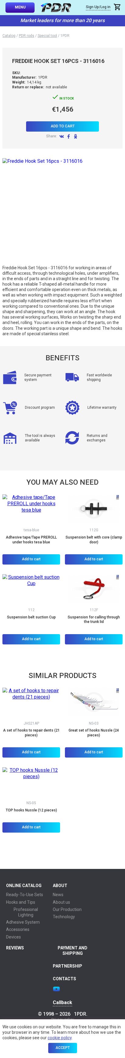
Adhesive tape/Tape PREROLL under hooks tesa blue (31, 539)
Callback (62, 1002)
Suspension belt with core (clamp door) (94, 539)
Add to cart (63, 126)
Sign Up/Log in (98, 7)
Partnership (67, 966)
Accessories (17, 929)
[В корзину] (118, 8)
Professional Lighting (26, 912)
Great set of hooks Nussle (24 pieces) (94, 732)
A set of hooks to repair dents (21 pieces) (31, 732)
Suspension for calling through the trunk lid (94, 619)
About (60, 885)
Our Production (67, 909)
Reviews (15, 947)
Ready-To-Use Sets (24, 894)
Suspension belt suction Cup (31, 617)
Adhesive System (23, 922)
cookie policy (60, 1037)
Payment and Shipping (72, 950)
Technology (64, 916)
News (58, 894)
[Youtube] (56, 989)
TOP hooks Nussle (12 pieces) (31, 810)
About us (61, 902)
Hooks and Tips (20, 902)
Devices (13, 937)
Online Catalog (24, 885)
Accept (63, 1048)
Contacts (64, 978)
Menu (20, 7)
